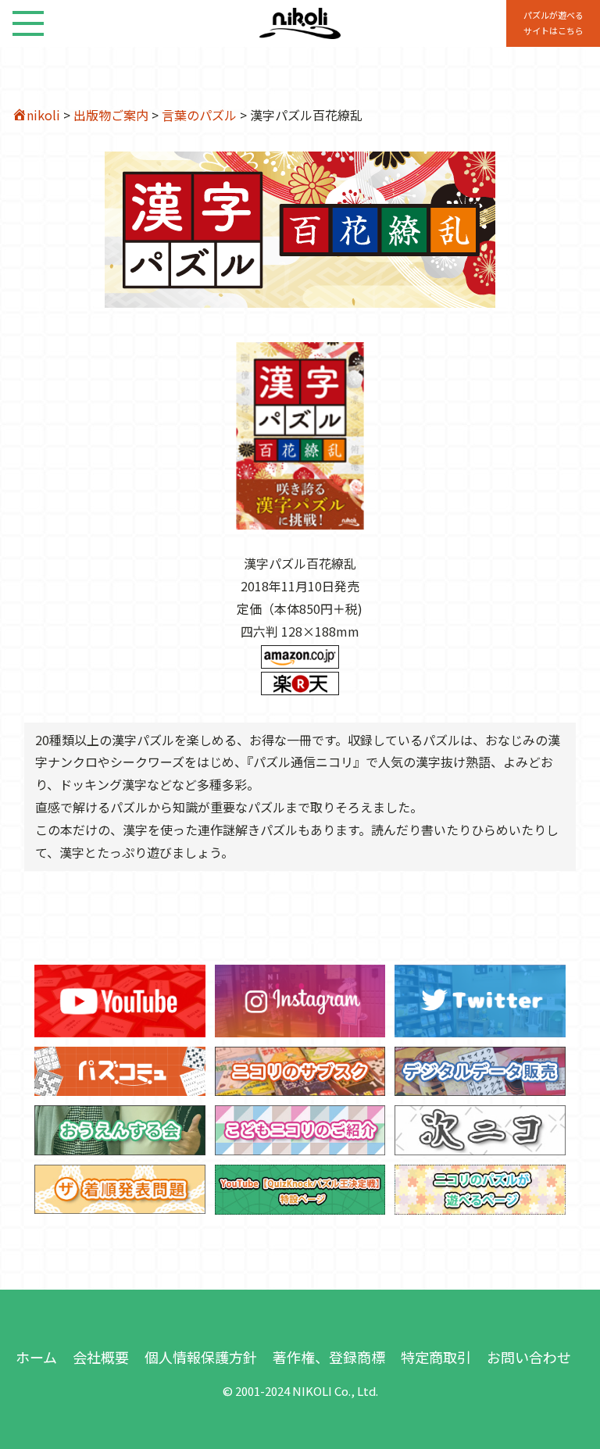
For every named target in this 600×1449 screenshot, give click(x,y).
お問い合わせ (529, 1357)
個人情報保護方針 (201, 1357)
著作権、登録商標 (329, 1357)
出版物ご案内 (110, 114)
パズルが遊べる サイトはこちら (553, 23)
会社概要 (101, 1357)
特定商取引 (436, 1357)
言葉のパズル (199, 114)
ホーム (36, 1357)
